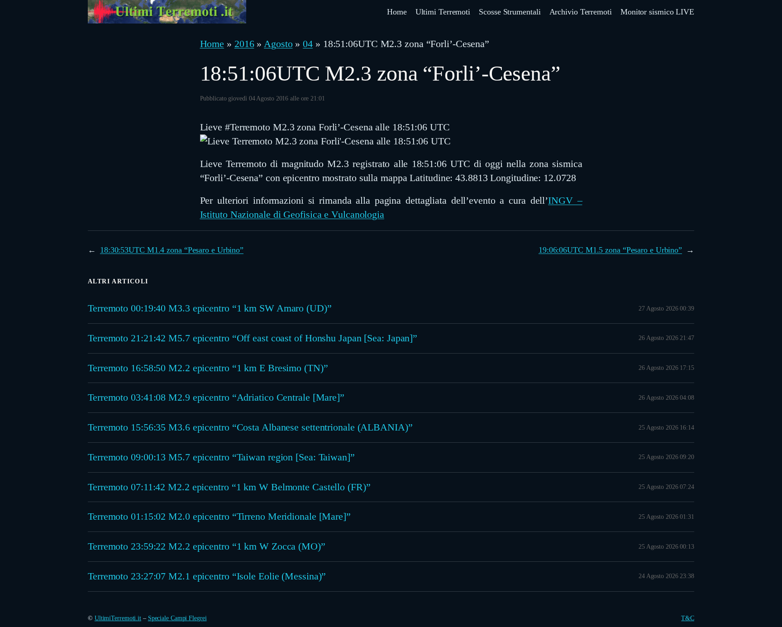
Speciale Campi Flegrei (177, 618)
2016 (244, 43)
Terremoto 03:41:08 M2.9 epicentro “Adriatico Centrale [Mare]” (216, 397)
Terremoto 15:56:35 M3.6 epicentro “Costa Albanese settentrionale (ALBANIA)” (250, 427)
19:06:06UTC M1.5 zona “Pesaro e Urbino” (610, 249)
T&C (687, 618)
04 (308, 43)
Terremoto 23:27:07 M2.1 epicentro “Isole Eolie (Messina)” (207, 576)
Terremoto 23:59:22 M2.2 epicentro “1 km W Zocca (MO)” (206, 546)
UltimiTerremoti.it (118, 618)
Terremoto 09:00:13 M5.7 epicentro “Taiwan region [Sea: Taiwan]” (221, 457)
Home (212, 43)
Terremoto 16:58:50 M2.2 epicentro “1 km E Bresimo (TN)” (208, 368)
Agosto (278, 43)
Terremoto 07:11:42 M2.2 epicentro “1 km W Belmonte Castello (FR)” (229, 487)
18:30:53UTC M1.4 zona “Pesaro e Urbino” (171, 249)
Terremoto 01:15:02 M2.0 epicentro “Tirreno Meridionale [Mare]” (219, 516)
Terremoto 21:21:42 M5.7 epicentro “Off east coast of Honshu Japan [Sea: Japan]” (252, 338)
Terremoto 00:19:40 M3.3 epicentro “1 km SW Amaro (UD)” (210, 308)
